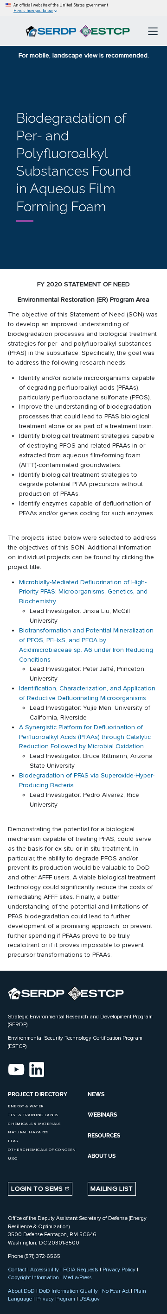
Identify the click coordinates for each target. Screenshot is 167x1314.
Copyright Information (33, 1277)
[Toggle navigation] (153, 31)
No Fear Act (115, 1291)
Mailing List (111, 1189)
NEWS (96, 1094)
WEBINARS (102, 1115)
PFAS (13, 1140)
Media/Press (77, 1277)
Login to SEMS (38, 1189)
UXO (12, 1158)
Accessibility (44, 1269)
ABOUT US (102, 1156)
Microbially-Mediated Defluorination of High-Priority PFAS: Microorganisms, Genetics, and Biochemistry (83, 592)
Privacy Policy (119, 1269)
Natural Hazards (28, 1132)
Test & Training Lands (33, 1115)
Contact (17, 1269)
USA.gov (89, 1298)
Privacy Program (55, 1298)
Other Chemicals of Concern (42, 1149)
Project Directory (37, 1094)
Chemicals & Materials (34, 1123)
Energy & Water (25, 1106)
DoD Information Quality (68, 1291)
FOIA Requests (80, 1269)
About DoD (21, 1291)
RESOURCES (104, 1135)
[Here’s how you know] (83, 8)
